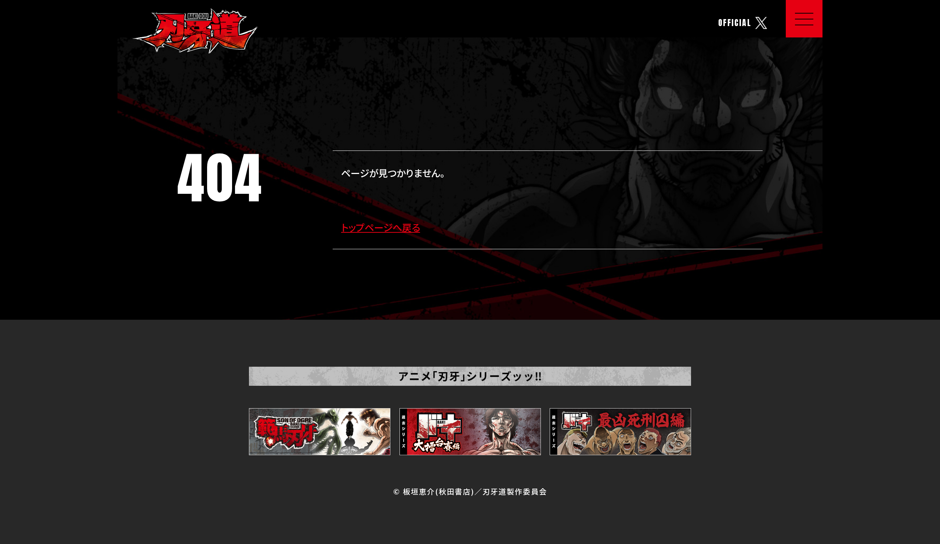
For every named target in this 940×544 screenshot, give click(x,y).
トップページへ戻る (380, 227)
